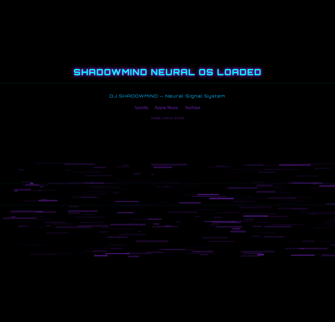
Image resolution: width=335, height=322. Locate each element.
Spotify (141, 107)
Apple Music (166, 107)
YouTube (192, 107)
